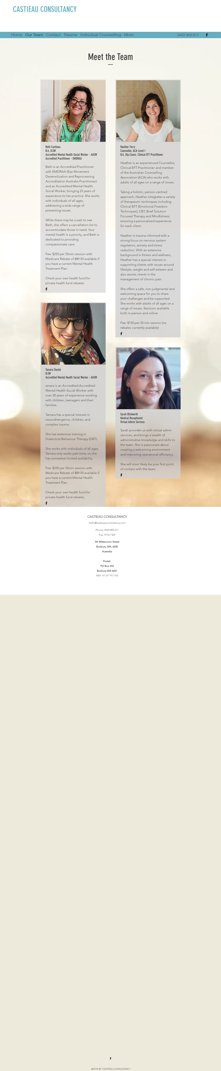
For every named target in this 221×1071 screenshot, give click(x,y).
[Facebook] (207, 35)
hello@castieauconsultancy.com (107, 522)
